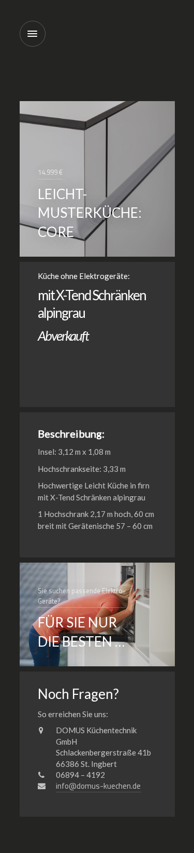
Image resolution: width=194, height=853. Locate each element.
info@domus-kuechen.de (98, 786)
